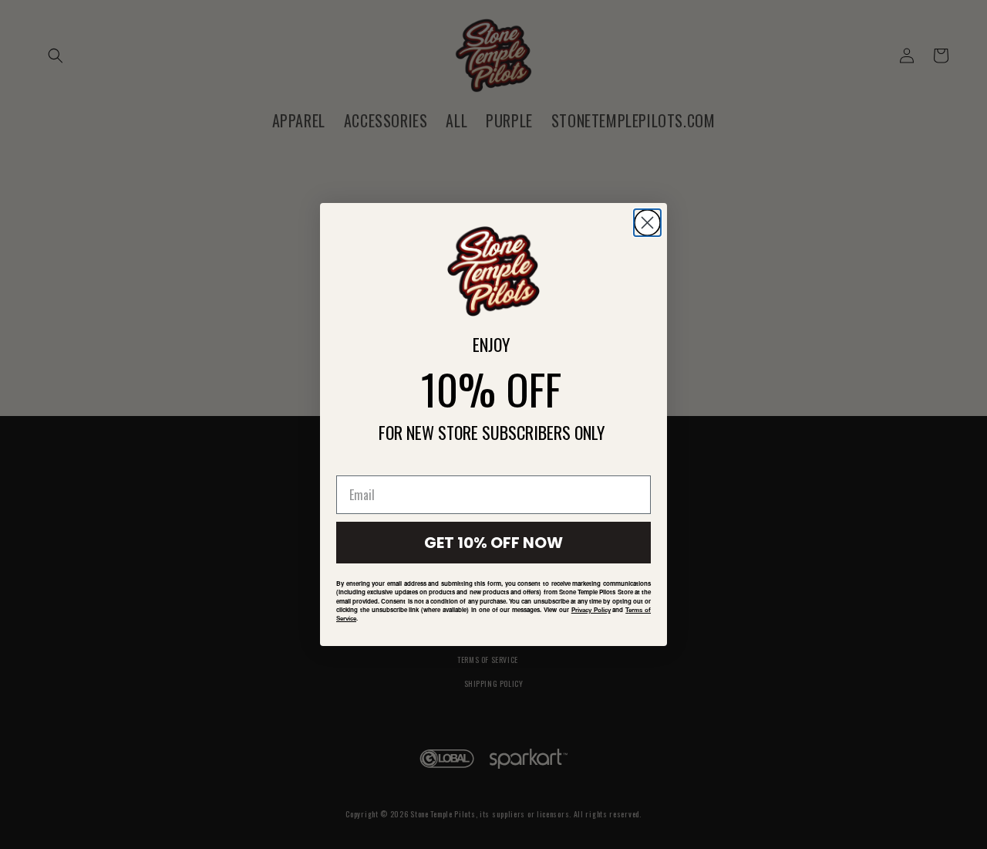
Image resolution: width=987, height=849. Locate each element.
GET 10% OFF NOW (493, 542)
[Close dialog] (647, 222)
